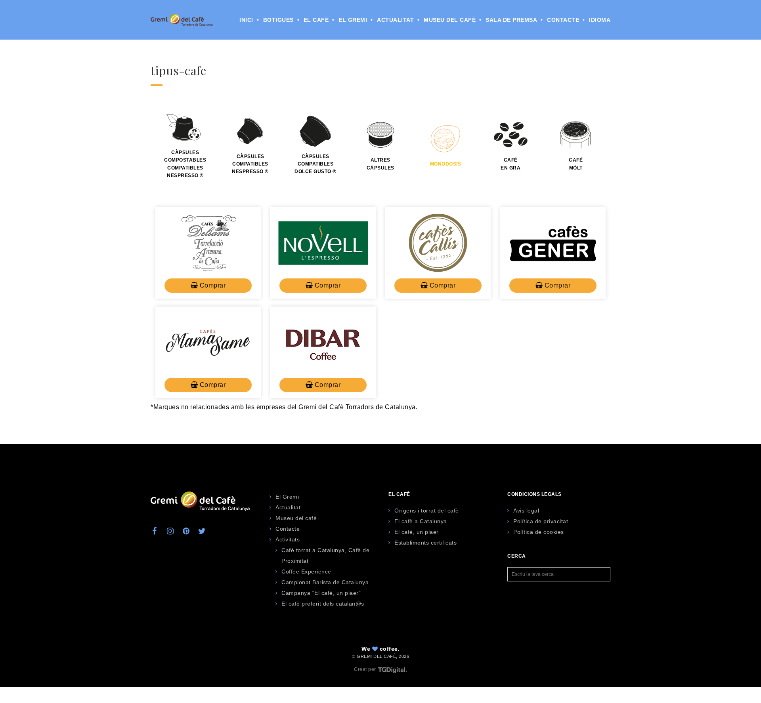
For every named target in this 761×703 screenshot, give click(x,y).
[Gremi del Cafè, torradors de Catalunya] (182, 19)
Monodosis (445, 164)
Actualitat (395, 20)
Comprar (212, 285)
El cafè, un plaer (416, 532)
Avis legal (526, 510)
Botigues (278, 20)
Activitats (287, 539)
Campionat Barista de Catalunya (325, 582)
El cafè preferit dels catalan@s (322, 603)
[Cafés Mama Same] (208, 342)
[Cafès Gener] (553, 242)
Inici (246, 20)
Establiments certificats (425, 542)
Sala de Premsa (511, 20)
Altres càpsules (380, 163)
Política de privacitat (540, 521)
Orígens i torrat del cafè (426, 510)
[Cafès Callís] (438, 242)
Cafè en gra (510, 163)
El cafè (316, 20)
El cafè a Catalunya (420, 521)
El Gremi (352, 20)
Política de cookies (538, 532)
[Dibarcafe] (323, 342)
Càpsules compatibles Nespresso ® (250, 164)
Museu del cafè (450, 20)
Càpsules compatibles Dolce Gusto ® (315, 164)
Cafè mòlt (576, 163)
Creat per (365, 669)
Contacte (563, 20)
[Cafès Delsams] (208, 242)
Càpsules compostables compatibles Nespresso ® (185, 164)
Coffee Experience (306, 571)
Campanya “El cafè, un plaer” (321, 593)
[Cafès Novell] (323, 242)
